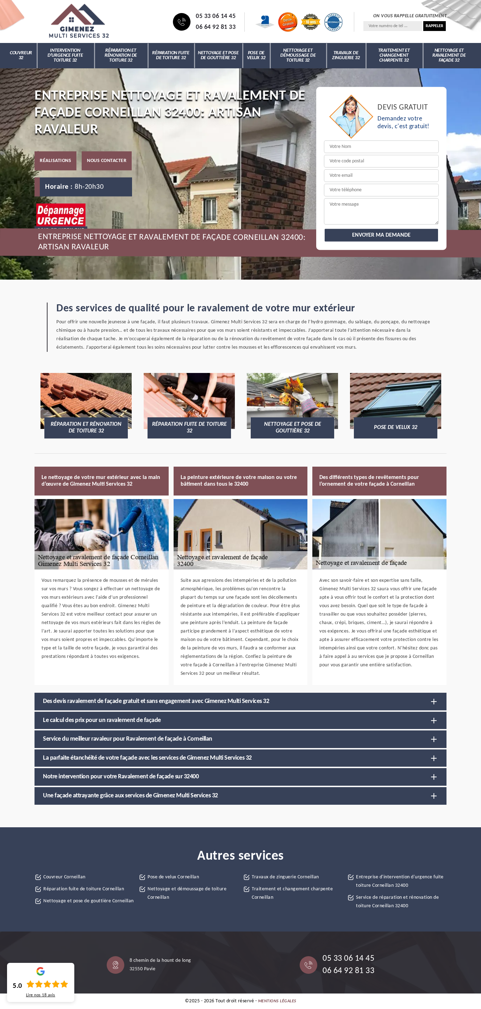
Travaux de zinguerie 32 (346, 55)
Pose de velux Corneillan (173, 877)
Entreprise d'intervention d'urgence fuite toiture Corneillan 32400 (400, 881)
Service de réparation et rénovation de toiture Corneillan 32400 (397, 902)
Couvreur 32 (21, 55)
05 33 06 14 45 (216, 16)
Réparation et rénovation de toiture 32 (121, 55)
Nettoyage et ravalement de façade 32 (449, 55)
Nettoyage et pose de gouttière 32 (218, 55)
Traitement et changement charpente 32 (394, 55)
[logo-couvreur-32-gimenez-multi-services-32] (79, 21)
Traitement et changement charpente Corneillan (292, 893)
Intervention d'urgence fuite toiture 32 (65, 55)
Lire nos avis (40, 995)
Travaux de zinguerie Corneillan (285, 877)
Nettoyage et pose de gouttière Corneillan (88, 901)
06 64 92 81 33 (216, 27)
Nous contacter (106, 160)
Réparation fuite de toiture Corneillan (83, 889)
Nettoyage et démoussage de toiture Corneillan (187, 893)
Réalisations (55, 160)
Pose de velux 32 (256, 55)
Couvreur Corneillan (64, 877)
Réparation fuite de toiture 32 (170, 55)
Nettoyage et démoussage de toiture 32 (298, 55)
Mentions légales (277, 1001)
